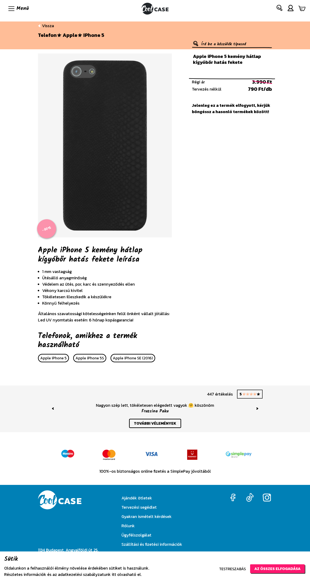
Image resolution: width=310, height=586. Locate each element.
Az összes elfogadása (277, 568)
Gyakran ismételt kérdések (146, 516)
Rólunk (128, 526)
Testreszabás (232, 569)
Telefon (47, 35)
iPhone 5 (93, 35)
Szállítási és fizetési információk (151, 544)
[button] (279, 9)
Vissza (47, 26)
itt (114, 574)
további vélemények (155, 423)
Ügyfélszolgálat (136, 535)
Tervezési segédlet (139, 507)
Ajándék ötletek (136, 498)
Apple (70, 35)
